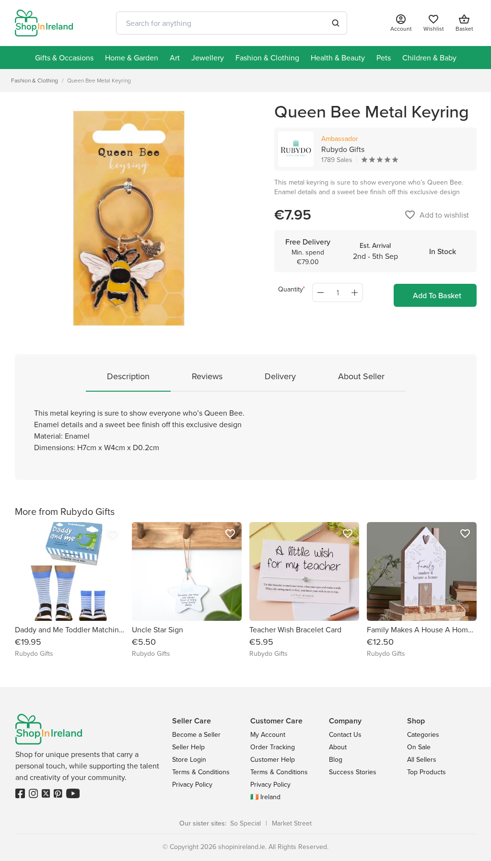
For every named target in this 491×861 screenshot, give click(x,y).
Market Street (292, 823)
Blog (335, 759)
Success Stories (352, 772)
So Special (245, 823)
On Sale (419, 747)
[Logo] (44, 23)
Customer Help (272, 759)
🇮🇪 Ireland (265, 797)
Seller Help (188, 747)
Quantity (290, 289)
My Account (267, 734)
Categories (423, 734)
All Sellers (421, 759)
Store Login (189, 759)
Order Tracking (272, 747)
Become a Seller (196, 734)
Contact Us (345, 734)
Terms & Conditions (201, 772)
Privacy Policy (192, 784)
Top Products (426, 772)
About (338, 747)
